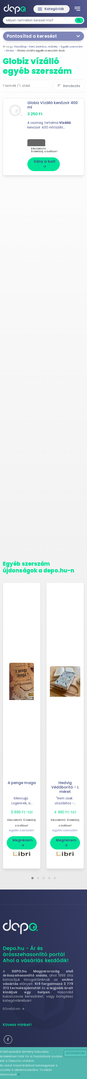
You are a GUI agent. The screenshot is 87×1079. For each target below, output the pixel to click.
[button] (32, 878)
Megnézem (23, 842)
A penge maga (22, 782)
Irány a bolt (44, 164)
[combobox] (39, 20)
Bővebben (14, 1008)
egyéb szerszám (21, 830)
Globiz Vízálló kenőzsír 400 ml (52, 105)
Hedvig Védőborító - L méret (65, 787)
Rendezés (68, 85)
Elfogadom (75, 1053)
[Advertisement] (43, 370)
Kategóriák (50, 9)
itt (19, 1074)
